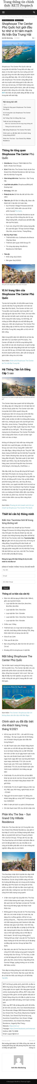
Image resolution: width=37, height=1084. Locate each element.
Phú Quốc (18, 211)
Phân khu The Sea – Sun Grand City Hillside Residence (17, 140)
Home (3, 17)
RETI (3, 93)
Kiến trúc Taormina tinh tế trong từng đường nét (19, 123)
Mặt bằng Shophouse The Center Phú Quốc (17, 130)
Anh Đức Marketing (7, 38)
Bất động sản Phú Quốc (28, 17)
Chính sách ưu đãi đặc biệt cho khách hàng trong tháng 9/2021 (17, 134)
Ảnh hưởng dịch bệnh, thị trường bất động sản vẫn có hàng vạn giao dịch (10, 1046)
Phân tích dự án (19, 20)
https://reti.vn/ (14, 1026)
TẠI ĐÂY (4, 978)
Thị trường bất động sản (13, 17)
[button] (3, 12)
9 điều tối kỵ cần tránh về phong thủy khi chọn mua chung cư (27, 1046)
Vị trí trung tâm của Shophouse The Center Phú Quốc (16, 114)
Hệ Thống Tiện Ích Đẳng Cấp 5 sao (14, 118)
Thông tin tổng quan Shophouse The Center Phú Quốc (17, 108)
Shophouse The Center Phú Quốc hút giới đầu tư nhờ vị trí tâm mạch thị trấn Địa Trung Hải (17, 29)
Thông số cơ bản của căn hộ (13, 126)
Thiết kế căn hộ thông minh (12, 121)
